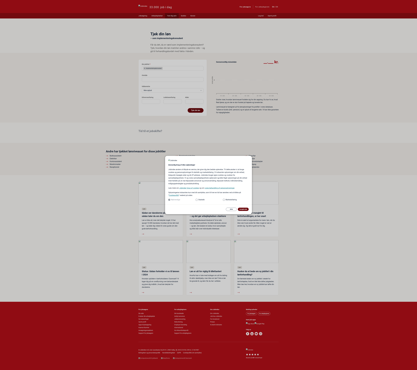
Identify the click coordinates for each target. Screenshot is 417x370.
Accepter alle (243, 209)
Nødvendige (175, 200)
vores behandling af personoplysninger (219, 188)
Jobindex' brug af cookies (189, 188)
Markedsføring (231, 200)
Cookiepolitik (174, 195)
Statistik (201, 200)
